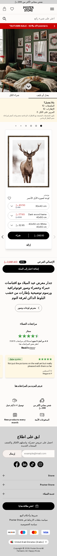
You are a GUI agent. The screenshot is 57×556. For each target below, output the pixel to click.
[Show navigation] (52, 8)
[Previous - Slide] (54, 237)
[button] (28, 86)
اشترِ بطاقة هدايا (26, 506)
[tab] (12, 9)
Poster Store (35, 548)
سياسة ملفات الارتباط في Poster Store (29, 519)
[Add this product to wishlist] (9, 198)
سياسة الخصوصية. (28, 524)
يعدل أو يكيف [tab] (43, 95)
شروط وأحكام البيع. (28, 515)
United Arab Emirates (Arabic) (29, 542)
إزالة (28, 244)
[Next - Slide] (2, 237)
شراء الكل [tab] (14, 95)
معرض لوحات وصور (27, 308)
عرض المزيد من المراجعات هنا (28, 385)
